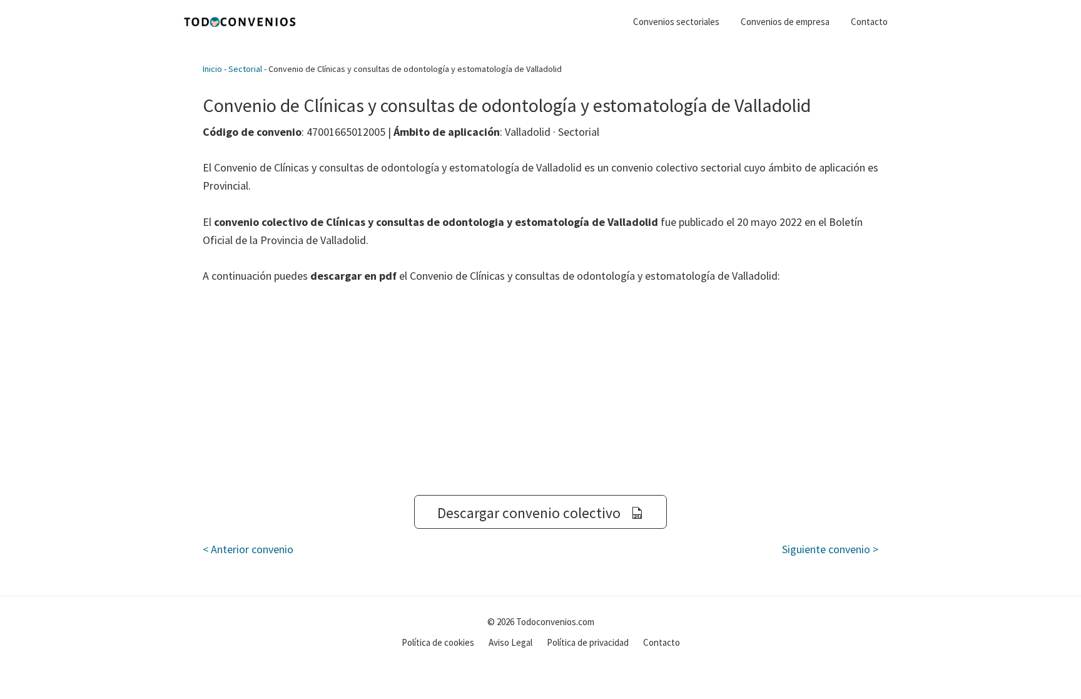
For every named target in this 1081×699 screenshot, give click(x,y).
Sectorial (245, 68)
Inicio (212, 68)
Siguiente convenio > (830, 549)
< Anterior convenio (248, 549)
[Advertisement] (540, 389)
